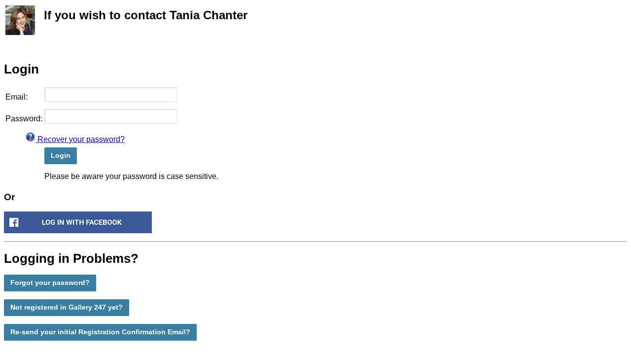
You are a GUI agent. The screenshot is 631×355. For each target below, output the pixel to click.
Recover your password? (80, 139)
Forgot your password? (50, 282)
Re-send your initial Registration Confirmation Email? (100, 332)
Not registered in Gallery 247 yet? (66, 307)
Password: (23, 118)
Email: (16, 97)
